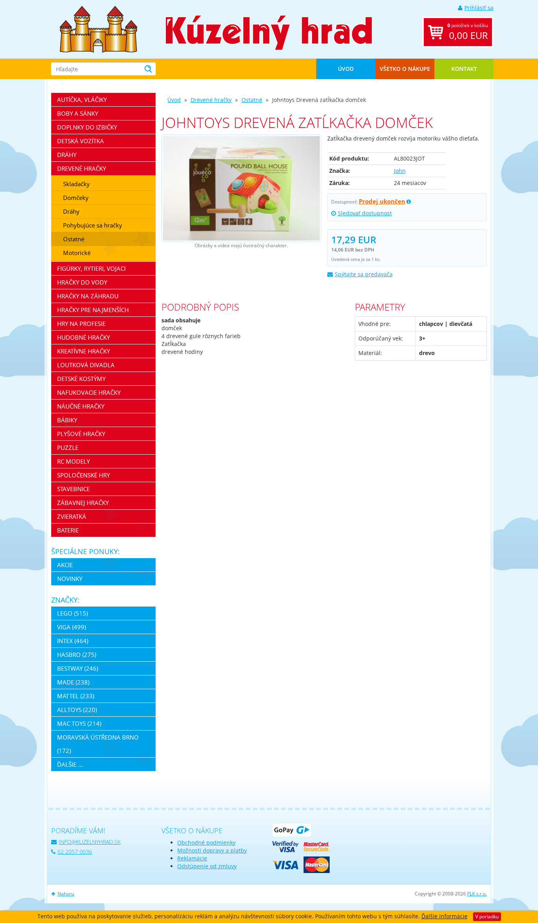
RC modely (73, 461)
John (400, 170)
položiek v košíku (467, 32)
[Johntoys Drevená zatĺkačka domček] (241, 188)
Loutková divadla (86, 365)
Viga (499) (71, 627)
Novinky (69, 579)
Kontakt (464, 68)
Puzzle (67, 447)
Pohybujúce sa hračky (92, 225)
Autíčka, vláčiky (82, 100)
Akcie (65, 565)
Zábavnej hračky (83, 503)
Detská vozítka (80, 141)
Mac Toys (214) (79, 723)
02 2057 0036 (75, 851)
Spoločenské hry (83, 475)
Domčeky (76, 198)
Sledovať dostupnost (365, 213)
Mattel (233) (75, 696)
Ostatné (251, 100)
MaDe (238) (73, 682)
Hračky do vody (82, 282)
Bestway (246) (77, 668)
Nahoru (66, 894)
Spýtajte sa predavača (364, 274)
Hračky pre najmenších (93, 310)
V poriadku (487, 916)
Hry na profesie (81, 323)
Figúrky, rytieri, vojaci (91, 268)
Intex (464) (72, 641)
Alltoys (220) (77, 710)
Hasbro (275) (76, 654)
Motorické (77, 253)
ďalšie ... (70, 764)
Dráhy (66, 155)
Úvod (346, 68)
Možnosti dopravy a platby (212, 850)
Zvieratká (71, 516)
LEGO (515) (72, 613)
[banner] (98, 28)
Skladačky (76, 184)
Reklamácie (192, 858)
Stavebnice (73, 489)
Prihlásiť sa (478, 7)
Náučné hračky (80, 406)
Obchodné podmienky (206, 842)
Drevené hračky (211, 100)
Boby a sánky (77, 113)
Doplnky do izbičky (87, 127)
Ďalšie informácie (444, 916)
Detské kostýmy (81, 379)
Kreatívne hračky (83, 351)
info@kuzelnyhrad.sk (90, 841)
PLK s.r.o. (477, 894)
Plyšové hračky (81, 434)
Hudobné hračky (83, 337)
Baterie (68, 530)
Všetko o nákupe (405, 68)
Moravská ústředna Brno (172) (98, 744)
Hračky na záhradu (88, 296)
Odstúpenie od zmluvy (207, 866)
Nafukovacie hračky (89, 392)
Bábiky (67, 420)
